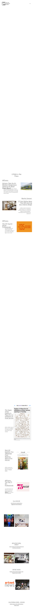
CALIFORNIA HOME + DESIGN (16, 602)
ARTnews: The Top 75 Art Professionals (9, 483)
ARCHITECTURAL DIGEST (16, 543)
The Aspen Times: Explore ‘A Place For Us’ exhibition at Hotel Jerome (9, 414)
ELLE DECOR (16, 501)
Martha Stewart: (27, 198)
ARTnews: (5, 180)
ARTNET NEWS (16, 569)
